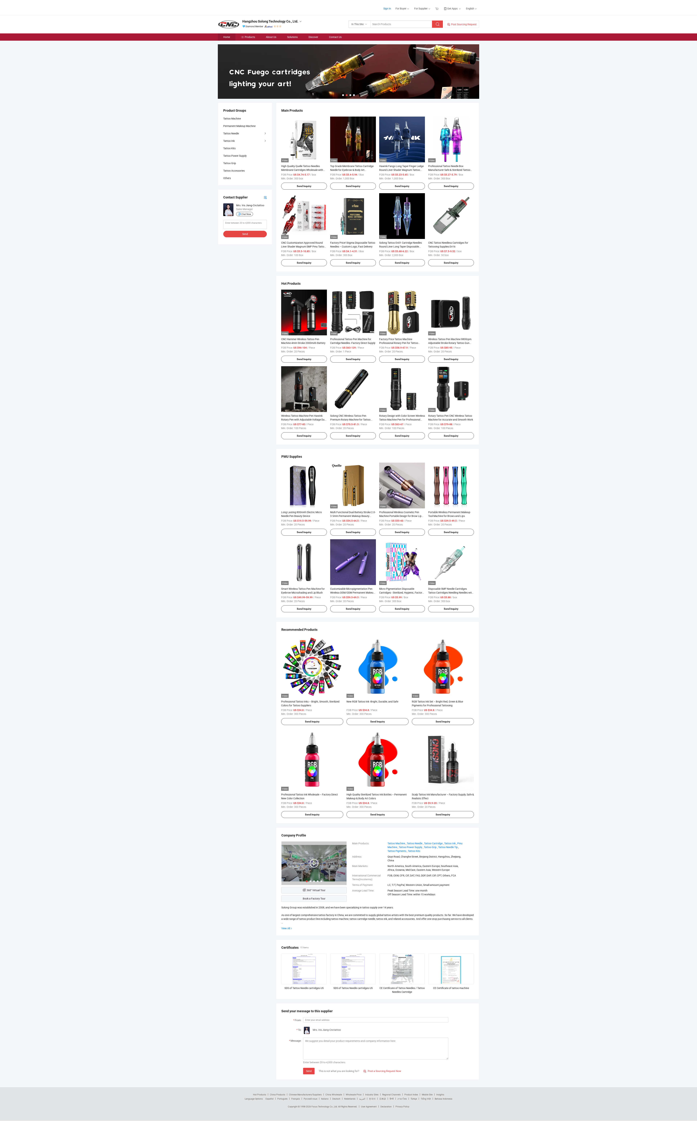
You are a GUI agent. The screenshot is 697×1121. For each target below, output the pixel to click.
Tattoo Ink (229, 141)
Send (309, 1071)
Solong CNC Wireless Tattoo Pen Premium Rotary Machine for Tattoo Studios (350, 419)
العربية (362, 1098)
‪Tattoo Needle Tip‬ (448, 847)
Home (226, 37)
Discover (313, 37)
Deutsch (336, 1098)
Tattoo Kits (229, 148)
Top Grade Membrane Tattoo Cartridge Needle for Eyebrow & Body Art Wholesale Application (352, 169)
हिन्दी (392, 1098)
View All (285, 928)
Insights (440, 1094)
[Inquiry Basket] (437, 8)
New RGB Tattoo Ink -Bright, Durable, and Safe (372, 701)
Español (270, 1098)
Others (227, 178)
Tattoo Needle (231, 133)
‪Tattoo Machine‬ (396, 843)
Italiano (325, 1098)
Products (250, 37)
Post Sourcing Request (464, 24)
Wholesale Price (353, 1094)
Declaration (386, 1106)
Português (282, 1098)
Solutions (292, 37)
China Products (277, 1094)
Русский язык (310, 1098)
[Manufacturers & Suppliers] (241, 7)
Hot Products (259, 1094)
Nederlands (349, 1098)
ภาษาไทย (402, 1098)
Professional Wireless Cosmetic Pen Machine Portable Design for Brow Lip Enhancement (400, 515)
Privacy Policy (402, 1106)
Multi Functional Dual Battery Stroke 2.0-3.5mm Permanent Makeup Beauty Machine (353, 515)
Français (295, 1098)
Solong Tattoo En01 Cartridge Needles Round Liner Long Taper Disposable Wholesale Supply (400, 246)
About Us (271, 37)
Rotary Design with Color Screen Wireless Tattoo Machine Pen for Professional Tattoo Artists (402, 419)
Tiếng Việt (426, 1098)
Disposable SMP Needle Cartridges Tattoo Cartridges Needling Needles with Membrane (450, 592)
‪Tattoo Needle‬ (414, 843)
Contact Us (335, 37)
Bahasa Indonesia (443, 1098)
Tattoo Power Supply (235, 155)
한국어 (372, 1098)
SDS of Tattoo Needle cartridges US (304, 988)
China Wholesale (333, 1094)
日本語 (382, 1098)
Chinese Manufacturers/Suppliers (305, 1094)
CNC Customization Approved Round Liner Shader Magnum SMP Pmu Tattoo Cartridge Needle (303, 246)
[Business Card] (265, 197)
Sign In (387, 8)
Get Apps (452, 8)
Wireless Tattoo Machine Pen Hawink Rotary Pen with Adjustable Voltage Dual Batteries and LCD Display (304, 419)
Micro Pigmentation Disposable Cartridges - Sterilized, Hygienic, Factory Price (401, 592)
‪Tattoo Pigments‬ (397, 851)
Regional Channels (391, 1094)
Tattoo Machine (232, 118)
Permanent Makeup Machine (239, 126)
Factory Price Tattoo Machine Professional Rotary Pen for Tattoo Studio (398, 342)
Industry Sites (371, 1094)
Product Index (411, 1094)
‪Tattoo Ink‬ (450, 843)
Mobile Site (427, 1094)
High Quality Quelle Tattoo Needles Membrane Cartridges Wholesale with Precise (302, 169)
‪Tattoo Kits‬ (414, 851)
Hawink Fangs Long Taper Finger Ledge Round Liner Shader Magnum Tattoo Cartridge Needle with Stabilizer (401, 169)
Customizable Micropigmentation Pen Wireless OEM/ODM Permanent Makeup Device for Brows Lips (352, 592)
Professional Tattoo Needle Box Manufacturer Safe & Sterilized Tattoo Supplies (449, 169)
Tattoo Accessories (234, 170)
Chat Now (246, 214)
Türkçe (414, 1098)
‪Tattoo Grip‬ (430, 847)
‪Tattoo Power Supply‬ (410, 847)
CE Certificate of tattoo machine (451, 988)
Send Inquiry (304, 186)
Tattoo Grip (229, 163)
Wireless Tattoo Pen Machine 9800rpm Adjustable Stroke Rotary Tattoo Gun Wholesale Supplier (449, 342)
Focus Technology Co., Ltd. (324, 1106)
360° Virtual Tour (316, 890)
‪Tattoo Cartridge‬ (433, 843)
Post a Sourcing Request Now (382, 1071)
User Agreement (369, 1106)
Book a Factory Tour (314, 898)
